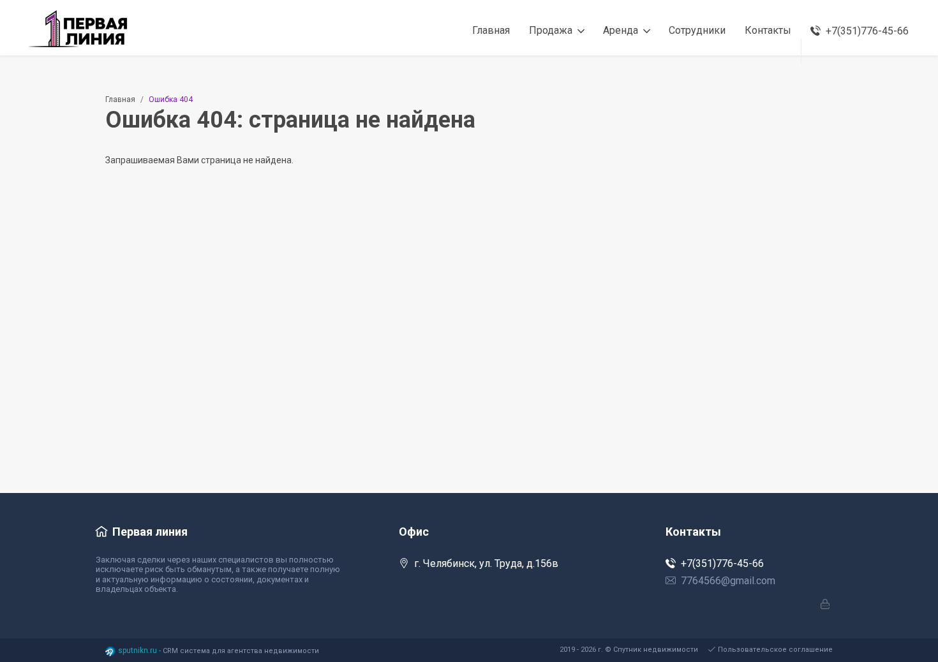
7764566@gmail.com (728, 581)
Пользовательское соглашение (775, 649)
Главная (120, 99)
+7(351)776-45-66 (722, 563)
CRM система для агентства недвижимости (241, 651)
